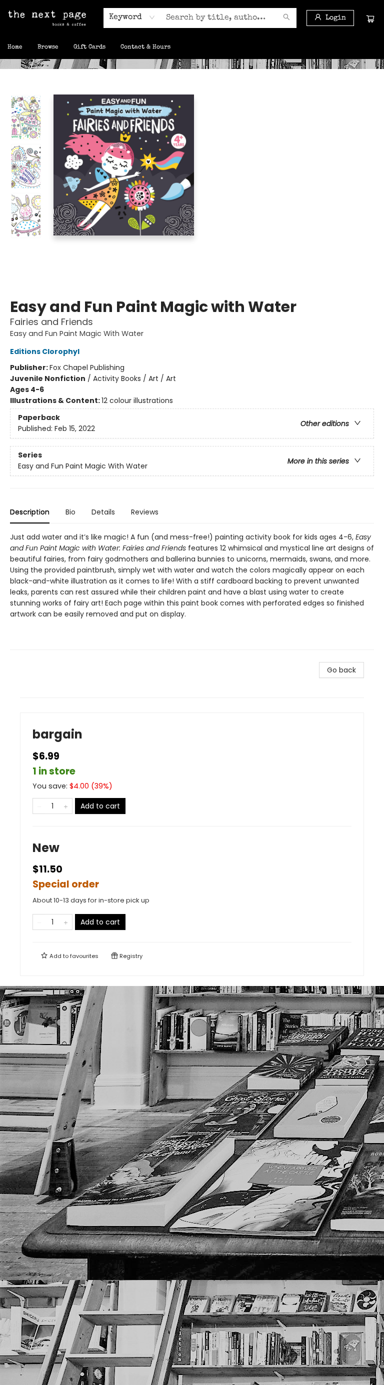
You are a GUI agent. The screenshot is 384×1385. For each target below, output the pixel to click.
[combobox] (132, 17)
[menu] (192, 47)
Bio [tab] (71, 512)
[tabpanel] (192, 591)
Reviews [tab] (144, 512)
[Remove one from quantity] (39, 806)
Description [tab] (30, 512)
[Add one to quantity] (66, 806)
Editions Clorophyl (45, 351)
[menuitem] (15, 47)
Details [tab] (103, 512)
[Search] (286, 18)
